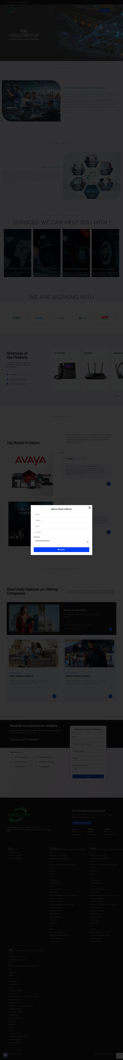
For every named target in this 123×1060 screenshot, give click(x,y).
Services (37, 537)
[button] (89, 507)
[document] (61, 530)
